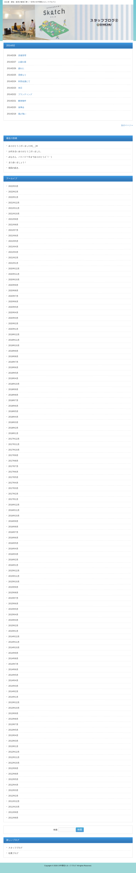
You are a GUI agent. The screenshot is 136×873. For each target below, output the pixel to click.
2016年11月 (13, 510)
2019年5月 (13, 373)
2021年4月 (13, 246)
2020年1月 (13, 329)
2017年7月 (13, 466)
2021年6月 (13, 235)
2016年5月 (13, 543)
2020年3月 (13, 318)
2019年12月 (13, 334)
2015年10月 (13, 581)
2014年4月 (13, 680)
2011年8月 (13, 818)
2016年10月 (13, 516)
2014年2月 (13, 691)
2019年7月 (13, 362)
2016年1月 (13, 565)
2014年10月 (13, 647)
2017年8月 (13, 461)
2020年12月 (13, 268)
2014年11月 (13, 642)
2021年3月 (13, 252)
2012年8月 (13, 774)
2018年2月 (13, 428)
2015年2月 (13, 625)
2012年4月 (13, 785)
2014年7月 (13, 664)
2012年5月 (13, 779)
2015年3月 (13, 620)
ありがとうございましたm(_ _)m (23, 146)
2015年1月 (13, 631)
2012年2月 (13, 796)
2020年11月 (13, 274)
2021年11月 (13, 208)
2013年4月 (13, 735)
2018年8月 (13, 395)
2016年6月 (13, 538)
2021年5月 (13, 241)
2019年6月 (13, 367)
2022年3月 (13, 186)
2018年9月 (13, 389)
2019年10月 (13, 345)
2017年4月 (13, 483)
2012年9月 (13, 768)
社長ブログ (13, 853)
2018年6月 (13, 406)
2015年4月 (13, 614)
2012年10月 (13, 763)
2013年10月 (13, 708)
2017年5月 (13, 477)
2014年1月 (13, 697)
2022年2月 (13, 192)
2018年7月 (13, 400)
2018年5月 (13, 411)
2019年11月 (13, 340)
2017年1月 (13, 499)
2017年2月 (13, 494)
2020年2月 (13, 323)
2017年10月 (13, 450)
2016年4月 (13, 548)
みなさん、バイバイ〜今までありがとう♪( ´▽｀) (30, 157)
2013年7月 (13, 724)
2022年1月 (13, 197)
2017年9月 (13, 455)
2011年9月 (13, 812)
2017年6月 (13, 472)
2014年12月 (13, 636)
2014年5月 (13, 675)
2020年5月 (13, 307)
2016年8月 (13, 527)
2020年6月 (13, 301)
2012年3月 (13, 790)
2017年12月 (13, 439)
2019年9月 (13, 351)
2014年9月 (13, 653)
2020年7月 (13, 296)
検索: (55, 830)
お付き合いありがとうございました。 (25, 151)
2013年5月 (13, 730)
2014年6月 (13, 669)
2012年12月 (13, 752)
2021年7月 (13, 230)
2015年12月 (13, 570)
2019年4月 (13, 378)
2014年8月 (13, 658)
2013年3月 (13, 741)
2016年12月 (13, 505)
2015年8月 (13, 592)
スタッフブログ (15, 848)
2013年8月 (13, 719)
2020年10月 (13, 279)
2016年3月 (13, 554)
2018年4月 (13, 417)
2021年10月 (13, 214)
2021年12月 (13, 203)
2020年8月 (13, 290)
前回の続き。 (14, 168)
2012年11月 (13, 757)
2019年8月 (13, 356)
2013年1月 (13, 746)
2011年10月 (13, 807)
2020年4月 (13, 312)
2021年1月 (13, 263)
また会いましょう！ (17, 162)
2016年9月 (13, 521)
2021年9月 (13, 219)
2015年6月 (13, 603)
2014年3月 (13, 686)
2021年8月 (13, 224)
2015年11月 (13, 576)
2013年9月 (13, 713)
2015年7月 (13, 598)
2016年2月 (13, 559)
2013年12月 (13, 702)
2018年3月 (13, 422)
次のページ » (127, 125)
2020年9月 (13, 285)
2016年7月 (13, 532)
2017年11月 (13, 444)
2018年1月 (13, 433)
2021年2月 (13, 257)
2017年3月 (13, 488)
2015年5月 (13, 609)
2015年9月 (13, 587)
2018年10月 (13, 384)
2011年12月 (13, 801)
